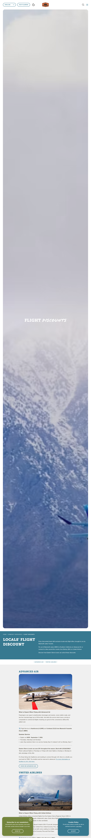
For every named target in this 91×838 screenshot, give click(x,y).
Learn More (78, 826)
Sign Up (17, 831)
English (7, 4)
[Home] (45, 4)
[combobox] (9, 5)
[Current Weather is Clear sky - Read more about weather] (33, 4)
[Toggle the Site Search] (83, 5)
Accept (73, 831)
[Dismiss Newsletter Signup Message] (30, 819)
